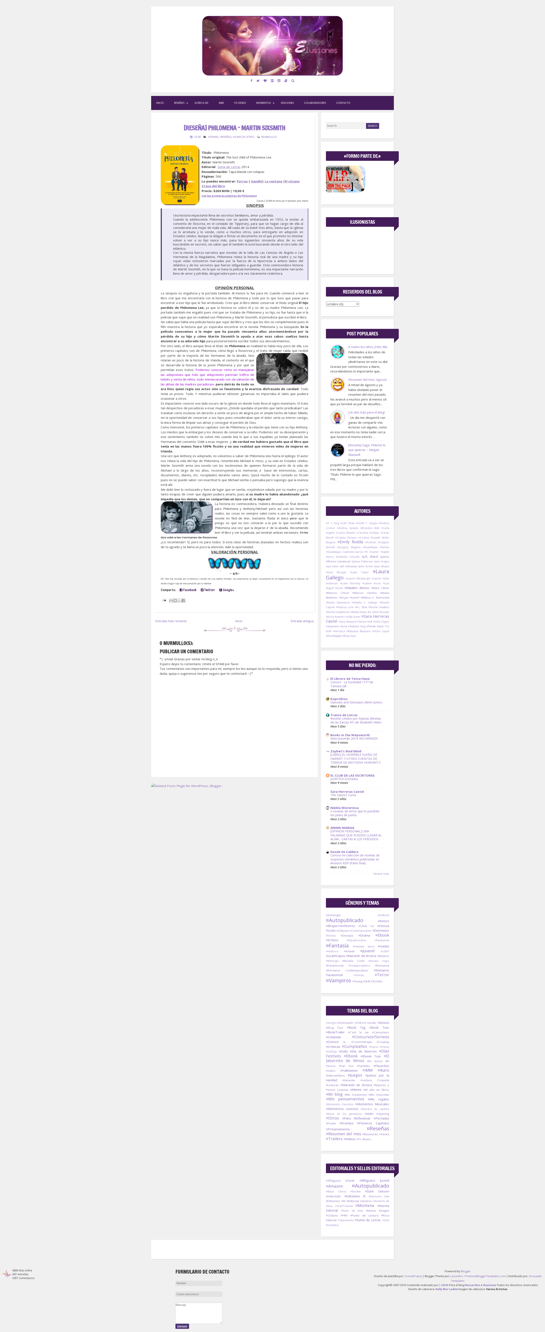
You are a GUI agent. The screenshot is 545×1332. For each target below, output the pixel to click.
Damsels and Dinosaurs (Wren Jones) (356, 702)
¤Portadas (381, 1118)
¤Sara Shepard (347, 621)
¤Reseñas (225, 137)
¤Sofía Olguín (381, 621)
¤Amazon (334, 1186)
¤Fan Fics (346, 1066)
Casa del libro (214, 186)
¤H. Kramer (371, 552)
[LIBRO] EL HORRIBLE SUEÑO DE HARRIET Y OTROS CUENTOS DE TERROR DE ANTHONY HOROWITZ (355, 758)
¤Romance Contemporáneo (347, 970)
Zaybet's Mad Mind (345, 751)
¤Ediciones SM (335, 1201)
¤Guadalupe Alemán (376, 547)
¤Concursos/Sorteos (370, 1036)
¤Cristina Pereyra (346, 537)
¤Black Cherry (336, 1191)
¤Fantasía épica (363, 946)
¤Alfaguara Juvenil (374, 1180)
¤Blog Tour (334, 1028)
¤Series (384, 1134)
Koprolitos (339, 699)
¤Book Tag (356, 1027)
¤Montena (364, 1205)
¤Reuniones (370, 1134)
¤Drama (213, 137)
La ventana (273, 181)
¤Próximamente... (338, 1129)
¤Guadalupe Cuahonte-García (344, 552)
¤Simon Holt (364, 621)
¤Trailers (334, 1138)
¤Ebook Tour (370, 1056)
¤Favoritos (381, 1066)
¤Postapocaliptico (359, 965)
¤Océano (332, 1215)
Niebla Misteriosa (344, 808)
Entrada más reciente (171, 621)
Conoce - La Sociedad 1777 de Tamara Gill (351, 684)
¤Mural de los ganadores (344, 1114)
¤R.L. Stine (361, 607)
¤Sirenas (359, 975)
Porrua (242, 181)
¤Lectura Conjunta (374, 1080)
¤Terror (382, 974)
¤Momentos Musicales (372, 1104)
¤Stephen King (357, 626)
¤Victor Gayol (380, 631)
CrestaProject (413, 1276)
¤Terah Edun (375, 626)
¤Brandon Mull (369, 528)
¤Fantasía (337, 945)
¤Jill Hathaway (348, 566)
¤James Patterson (362, 561)
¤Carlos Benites (345, 533)
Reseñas (179, 103)
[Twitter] (258, 80)
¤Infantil (349, 951)
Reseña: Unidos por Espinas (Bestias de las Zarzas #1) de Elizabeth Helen (355, 720)
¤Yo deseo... (364, 1139)
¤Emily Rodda (350, 541)
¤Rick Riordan (380, 612)
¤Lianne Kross (371, 583)
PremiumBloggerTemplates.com (485, 1276)
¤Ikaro (383, 1070)
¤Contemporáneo (360, 931)
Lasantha (456, 1276)
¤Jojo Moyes (381, 566)
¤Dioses (331, 935)
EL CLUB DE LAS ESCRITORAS (352, 775)
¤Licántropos (335, 956)
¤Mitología (332, 961)
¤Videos (350, 1139)
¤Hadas (383, 946)
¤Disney (384, 1047)
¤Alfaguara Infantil (340, 1180)
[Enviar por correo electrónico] (171, 600)
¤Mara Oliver (380, 588)
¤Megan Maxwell (349, 597)
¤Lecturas (332, 1085)
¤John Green (365, 566)
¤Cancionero (380, 1032)
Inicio (160, 103)
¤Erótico (332, 940)
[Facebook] (251, 80)
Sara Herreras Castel (347, 791)
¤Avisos (383, 921)
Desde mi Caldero (344, 852)
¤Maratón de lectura (361, 956)
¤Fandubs (363, 1066)
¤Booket (355, 1191)
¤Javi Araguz (381, 561)
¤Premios (346, 1123)
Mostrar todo (381, 873)
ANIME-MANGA (342, 828)
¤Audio (371, 1023)
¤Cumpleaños (354, 1046)
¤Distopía (347, 935)
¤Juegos (355, 1075)
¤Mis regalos (378, 1099)
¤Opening (382, 1114)
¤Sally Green (353, 617)
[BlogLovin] (265, 80)
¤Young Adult (361, 981)
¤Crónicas (333, 1046)
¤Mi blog (334, 1094)
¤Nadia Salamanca (338, 602)
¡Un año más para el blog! (366, 412)
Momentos (263, 103)
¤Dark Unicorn (377, 1191)
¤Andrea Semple (347, 528)
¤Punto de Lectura (364, 1215)
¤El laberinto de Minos (357, 1058)
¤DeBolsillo (333, 1196)
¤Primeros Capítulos (373, 1123)
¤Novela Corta (353, 961)
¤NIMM (368, 1114)
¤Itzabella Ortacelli (348, 557)
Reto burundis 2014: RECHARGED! (354, 738)
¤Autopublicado (344, 920)
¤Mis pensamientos (345, 1098)
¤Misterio (383, 956)
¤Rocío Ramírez (335, 617)
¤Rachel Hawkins (379, 607)
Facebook (189, 590)
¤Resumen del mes (343, 1133)
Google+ (228, 590)
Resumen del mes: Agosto (367, 379)
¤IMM (367, 1070)
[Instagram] (279, 80)
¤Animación (345, 1023)
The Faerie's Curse (343, 795)
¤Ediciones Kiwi (379, 1196)
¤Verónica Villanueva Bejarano (352, 631)
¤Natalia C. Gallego (364, 602)
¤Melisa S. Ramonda (375, 597)
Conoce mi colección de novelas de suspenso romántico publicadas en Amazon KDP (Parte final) (355, 859)
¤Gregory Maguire (349, 547)
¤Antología (333, 915)
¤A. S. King (332, 523)
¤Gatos (331, 1070)
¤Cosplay (383, 1042)
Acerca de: (202, 103)
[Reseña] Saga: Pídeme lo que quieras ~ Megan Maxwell (367, 450)
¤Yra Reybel (333, 636)
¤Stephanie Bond (336, 626)
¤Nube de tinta (352, 1210)
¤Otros (332, 1118)
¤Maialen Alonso (356, 588)
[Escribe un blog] (175, 600)
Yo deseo (240, 103)
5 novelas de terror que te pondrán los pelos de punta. (354, 813)
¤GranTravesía (344, 1206)
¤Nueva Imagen (377, 1210)
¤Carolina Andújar (368, 533)
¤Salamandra (346, 1220)
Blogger (466, 1271)
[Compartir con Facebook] (183, 600)
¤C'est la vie (358, 1032)
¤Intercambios (335, 1075)
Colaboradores (315, 103)
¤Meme (355, 1089)
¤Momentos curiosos (342, 1109)
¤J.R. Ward (370, 556)
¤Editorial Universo (359, 1201)
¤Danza (373, 1047)
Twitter (209, 590)
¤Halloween (349, 1070)
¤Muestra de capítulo (375, 1109)
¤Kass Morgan (336, 572)
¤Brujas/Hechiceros (340, 926)
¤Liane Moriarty (350, 583)
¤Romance (382, 965)
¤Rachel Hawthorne (338, 612)
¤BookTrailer (335, 1032)
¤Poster (331, 1123)
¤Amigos (331, 1023)
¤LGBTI (385, 951)
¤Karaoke (348, 1080)
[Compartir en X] (179, 600)
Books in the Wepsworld (350, 735)
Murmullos (269, 137)
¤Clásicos (342, 931)
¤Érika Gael (349, 636)
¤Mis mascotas (379, 1095)
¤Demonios (380, 930)
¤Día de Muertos (363, 1051)
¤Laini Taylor (359, 572)
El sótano (292, 181)
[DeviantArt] (272, 80)
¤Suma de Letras (243, 137)
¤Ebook (382, 935)
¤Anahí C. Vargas (366, 523)
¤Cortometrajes (361, 1042)
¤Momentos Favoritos (339, 1104)
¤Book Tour (379, 1027)
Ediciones (287, 103)
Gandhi (256, 181)
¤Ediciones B (354, 1196)
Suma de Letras (229, 167)
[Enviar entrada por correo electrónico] (164, 600)
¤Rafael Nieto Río (360, 612)
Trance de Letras (344, 715)
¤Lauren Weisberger (358, 578)
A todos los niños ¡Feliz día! (367, 347)
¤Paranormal (334, 965)
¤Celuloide (333, 1037)
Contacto (343, 103)
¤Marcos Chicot (337, 593)
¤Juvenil (367, 950)
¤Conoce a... (336, 1042)
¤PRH (344, 1215)
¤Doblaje (331, 1051)
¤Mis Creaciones (355, 1095)
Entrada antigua (302, 621)
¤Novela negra (378, 961)
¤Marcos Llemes (364, 593)
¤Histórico (332, 951)
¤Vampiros (338, 980)
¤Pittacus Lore (345, 607)
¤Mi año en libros (376, 1090)
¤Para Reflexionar (356, 1118)
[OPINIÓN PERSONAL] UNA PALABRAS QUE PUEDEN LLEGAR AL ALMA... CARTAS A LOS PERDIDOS (356, 835)
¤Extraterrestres (356, 940)
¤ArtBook (383, 915)
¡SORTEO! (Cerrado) (344, 779)
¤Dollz (343, 1051)
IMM (221, 103)
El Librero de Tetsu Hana (350, 678)
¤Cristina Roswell (369, 537)
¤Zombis (377, 981)
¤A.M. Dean (347, 523)
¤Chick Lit (366, 926)
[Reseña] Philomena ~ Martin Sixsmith (234, 127)
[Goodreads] (286, 80)
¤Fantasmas (382, 940)
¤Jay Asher (332, 566)
